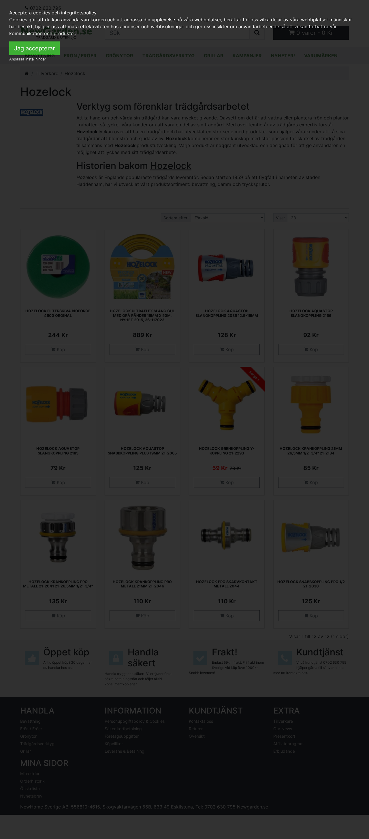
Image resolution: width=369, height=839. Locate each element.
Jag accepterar (34, 48)
